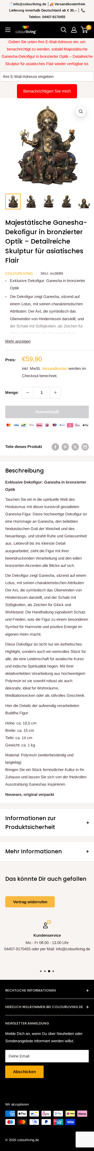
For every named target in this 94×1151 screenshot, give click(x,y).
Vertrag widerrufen (30, 902)
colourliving (19, 273)
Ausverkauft (47, 412)
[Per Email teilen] (85, 446)
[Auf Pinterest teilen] (65, 446)
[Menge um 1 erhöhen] (55, 392)
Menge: (12, 392)
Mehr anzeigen (18, 341)
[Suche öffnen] (64, 30)
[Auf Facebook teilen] (55, 446)
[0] (84, 30)
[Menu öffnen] (7, 30)
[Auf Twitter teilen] (75, 446)
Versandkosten (54, 368)
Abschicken (24, 1071)
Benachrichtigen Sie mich (47, 91)
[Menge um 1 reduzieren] (27, 392)
